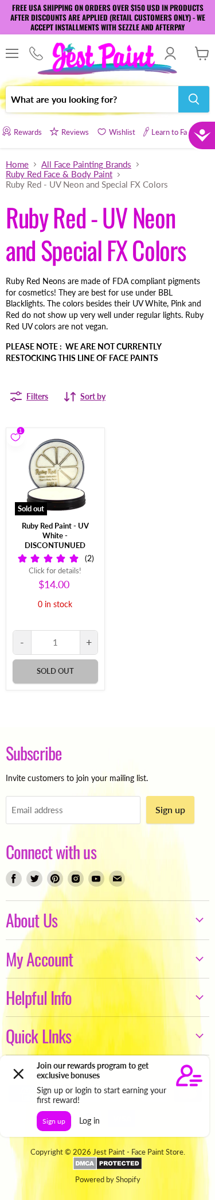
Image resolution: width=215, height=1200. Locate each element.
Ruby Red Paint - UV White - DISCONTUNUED (55, 535)
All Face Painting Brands (86, 164)
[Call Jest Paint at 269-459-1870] (36, 54)
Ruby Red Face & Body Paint (59, 174)
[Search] (193, 99)
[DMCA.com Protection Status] (107, 1167)
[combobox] (92, 99)
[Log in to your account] (170, 53)
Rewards (27, 132)
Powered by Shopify (107, 1179)
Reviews (75, 132)
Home (17, 164)
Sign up (170, 809)
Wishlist (122, 132)
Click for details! (55, 570)
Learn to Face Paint (182, 132)
